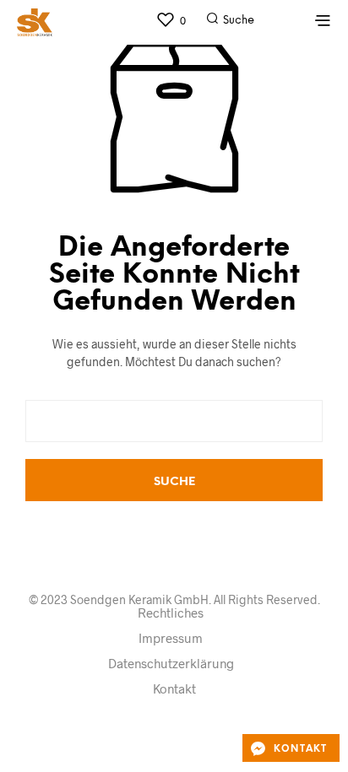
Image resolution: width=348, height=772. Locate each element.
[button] (170, 20)
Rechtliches (171, 612)
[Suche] (279, 24)
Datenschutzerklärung (171, 663)
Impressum (171, 637)
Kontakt (174, 688)
